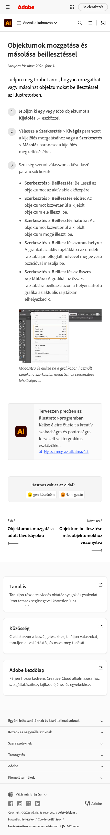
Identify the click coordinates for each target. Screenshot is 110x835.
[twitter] (28, 803)
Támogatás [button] (16, 755)
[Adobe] (25, 7)
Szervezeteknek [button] (20, 743)
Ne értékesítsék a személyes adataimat (33, 826)
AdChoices (73, 826)
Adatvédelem (66, 812)
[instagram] (19, 803)
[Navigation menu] (7, 7)
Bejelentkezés (93, 7)
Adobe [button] (13, 766)
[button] (72, 7)
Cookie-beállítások (49, 819)
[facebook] (10, 803)
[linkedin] (37, 803)
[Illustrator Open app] (103, 22)
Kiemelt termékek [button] (21, 777)
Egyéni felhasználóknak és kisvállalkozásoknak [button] (44, 721)
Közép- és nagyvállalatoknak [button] (30, 732)
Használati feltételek (21, 819)
